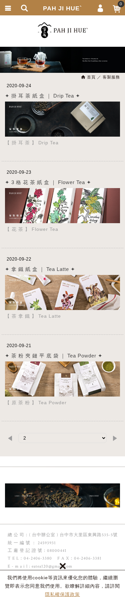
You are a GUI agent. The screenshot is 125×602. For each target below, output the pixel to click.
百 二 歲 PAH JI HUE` (63, 30)
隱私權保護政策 (62, 594)
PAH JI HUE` (62, 8)
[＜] (10, 438)
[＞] (115, 438)
